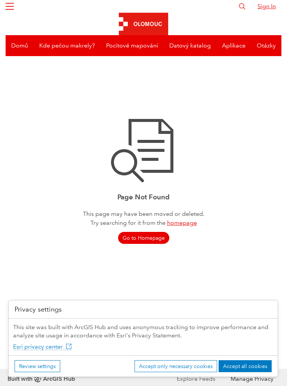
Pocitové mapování (132, 45)
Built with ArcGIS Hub (41, 378)
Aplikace (234, 45)
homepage (182, 222)
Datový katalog (190, 45)
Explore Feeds (196, 378)
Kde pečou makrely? (67, 45)
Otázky (266, 45)
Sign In (266, 6)
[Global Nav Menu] (9, 6)
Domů (19, 45)
